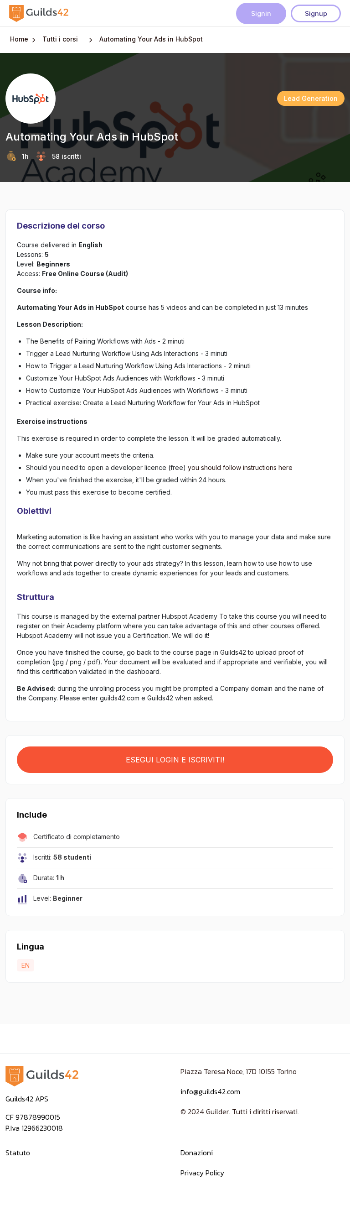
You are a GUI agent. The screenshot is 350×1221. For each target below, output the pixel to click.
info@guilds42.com (210, 1091)
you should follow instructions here (240, 467)
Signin (261, 13)
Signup (316, 13)
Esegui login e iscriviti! (175, 759)
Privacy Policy (202, 1172)
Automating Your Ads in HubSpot (151, 39)
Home (19, 39)
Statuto (17, 1152)
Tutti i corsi (60, 39)
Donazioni (196, 1152)
